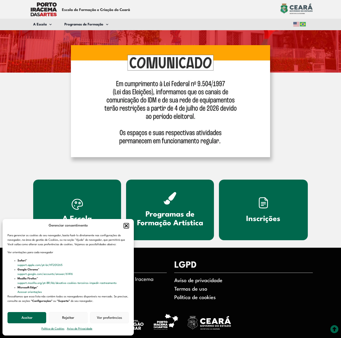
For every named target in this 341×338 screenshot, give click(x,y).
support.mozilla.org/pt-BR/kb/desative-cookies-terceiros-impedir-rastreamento (67, 283)
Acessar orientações (30, 292)
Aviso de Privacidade (79, 329)
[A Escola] (77, 204)
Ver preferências (109, 318)
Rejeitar (68, 318)
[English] (296, 24)
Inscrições (263, 219)
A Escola (40, 24)
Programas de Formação (83, 24)
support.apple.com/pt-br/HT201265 (40, 265)
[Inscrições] (263, 202)
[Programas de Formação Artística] (170, 198)
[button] (126, 225)
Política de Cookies (52, 329)
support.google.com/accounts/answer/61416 (45, 274)
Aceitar (26, 318)
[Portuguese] (303, 24)
